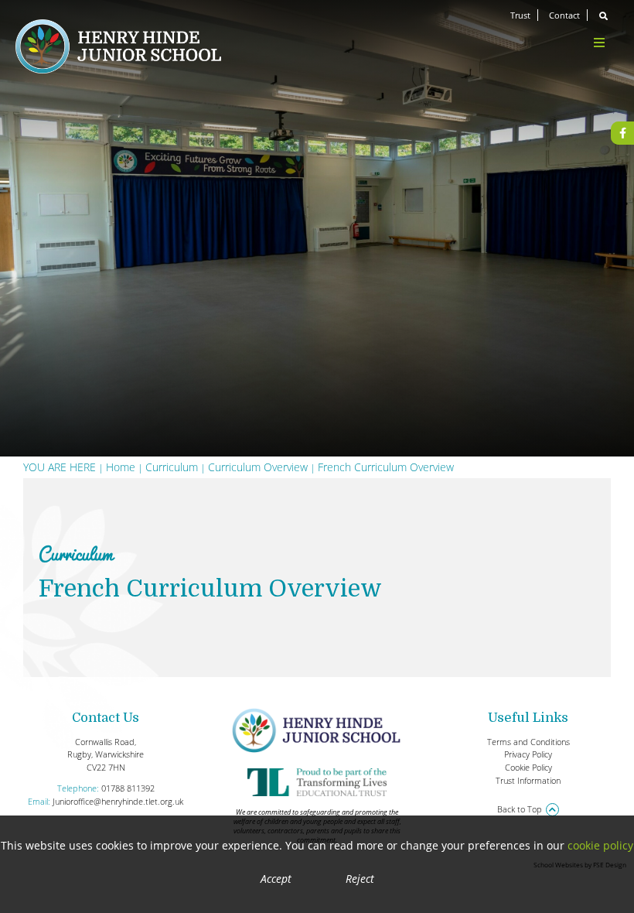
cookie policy (600, 845)
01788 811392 (128, 788)
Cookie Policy (528, 767)
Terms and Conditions (528, 741)
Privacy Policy (528, 754)
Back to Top (519, 809)
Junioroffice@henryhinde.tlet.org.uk (118, 801)
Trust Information (528, 780)
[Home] (118, 46)
